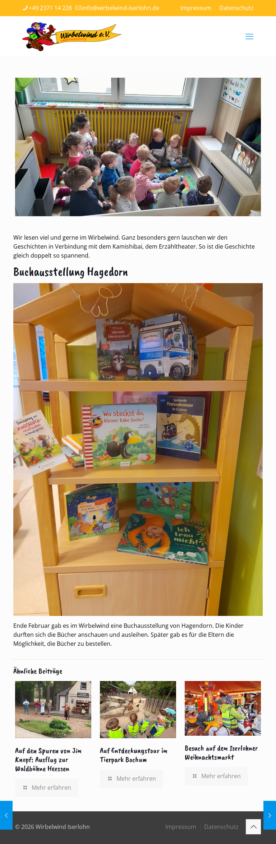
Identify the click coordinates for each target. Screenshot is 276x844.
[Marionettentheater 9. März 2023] (269, 815)
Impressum (195, 8)
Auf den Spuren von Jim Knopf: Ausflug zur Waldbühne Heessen (48, 759)
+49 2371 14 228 (50, 8)
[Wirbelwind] (71, 36)
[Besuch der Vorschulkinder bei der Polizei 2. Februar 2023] (6, 815)
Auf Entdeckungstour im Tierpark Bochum (133, 754)
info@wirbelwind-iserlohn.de (120, 8)
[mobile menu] (249, 36)
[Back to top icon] (253, 826)
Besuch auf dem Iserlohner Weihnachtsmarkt (221, 752)
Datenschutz (236, 8)
